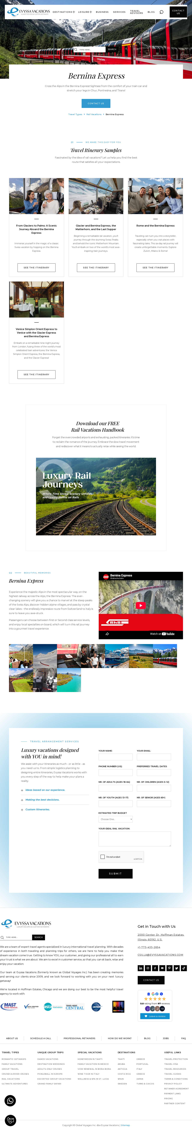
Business (102, 12)
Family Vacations (12, 1064)
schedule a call (40, 1038)
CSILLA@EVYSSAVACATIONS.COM (160, 954)
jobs (166, 1038)
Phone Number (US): (110, 766)
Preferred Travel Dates (152, 766)
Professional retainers (79, 1038)
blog (151, 12)
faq (183, 1038)
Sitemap (125, 1125)
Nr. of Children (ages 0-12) (153, 782)
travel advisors (136, 12)
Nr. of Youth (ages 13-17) (113, 797)
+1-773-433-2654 (149, 947)
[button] (64, 12)
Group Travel (10, 1069)
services (119, 12)
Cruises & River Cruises (15, 1074)
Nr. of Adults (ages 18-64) (114, 782)
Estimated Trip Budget (113, 813)
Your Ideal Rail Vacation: (114, 828)
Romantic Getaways (14, 1059)
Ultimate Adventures (15, 1084)
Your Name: (105, 751)
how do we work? (120, 1038)
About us (12, 1038)
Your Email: (144, 751)
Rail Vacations (94, 114)
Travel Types (75, 114)
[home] (28, 12)
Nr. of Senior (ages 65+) (151, 797)
